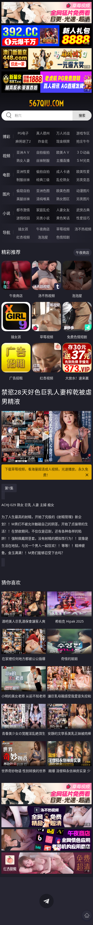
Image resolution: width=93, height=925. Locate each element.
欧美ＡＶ (63, 152)
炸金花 (43, 141)
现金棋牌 (63, 141)
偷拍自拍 (43, 171)
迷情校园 (23, 218)
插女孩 (23, 229)
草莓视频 (63, 229)
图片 (6, 194)
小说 (6, 213)
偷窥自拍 (23, 190)
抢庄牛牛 (83, 141)
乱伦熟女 (63, 179)
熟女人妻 (23, 160)
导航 (6, 232)
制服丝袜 (23, 179)
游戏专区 (83, 133)
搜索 (82, 115)
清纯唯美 (43, 199)
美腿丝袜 (23, 199)
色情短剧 (63, 237)
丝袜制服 (43, 160)
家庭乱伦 (43, 210)
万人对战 (63, 133)
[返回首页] (87, 915)
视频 (6, 155)
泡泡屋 (43, 237)
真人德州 (43, 133)
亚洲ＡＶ (23, 152)
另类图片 (83, 199)
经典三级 (43, 179)
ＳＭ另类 (83, 160)
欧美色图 (63, 190)
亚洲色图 (43, 190)
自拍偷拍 (43, 152)
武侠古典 (83, 210)
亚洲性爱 (23, 171)
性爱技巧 (83, 218)
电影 (6, 175)
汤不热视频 (83, 229)
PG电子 (23, 133)
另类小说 (43, 218)
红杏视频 (23, 237)
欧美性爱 (83, 171)
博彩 (6, 136)
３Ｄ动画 (83, 152)
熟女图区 (63, 199)
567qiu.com (46, 103)
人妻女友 (63, 210)
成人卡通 (63, 171)
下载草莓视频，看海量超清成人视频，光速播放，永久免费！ (46, 472)
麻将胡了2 (23, 141)
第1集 (9, 488)
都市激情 (23, 210)
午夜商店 (43, 229)
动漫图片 (83, 190)
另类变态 (83, 179)
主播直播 (63, 160)
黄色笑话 (63, 218)
